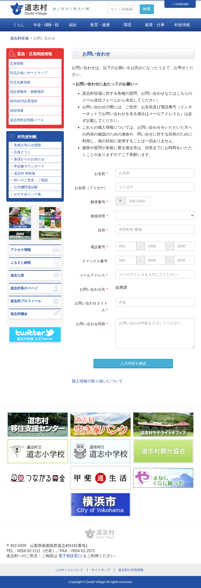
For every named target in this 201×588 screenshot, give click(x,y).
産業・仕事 (155, 24)
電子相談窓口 (70, 555)
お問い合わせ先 (94, 289)
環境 (127, 24)
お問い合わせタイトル (91, 306)
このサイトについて (69, 570)
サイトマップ (100, 570)
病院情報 (17, 110)
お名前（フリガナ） (91, 188)
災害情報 (17, 63)
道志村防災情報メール (27, 120)
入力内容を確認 (133, 363)
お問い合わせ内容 (92, 324)
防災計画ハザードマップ (28, 73)
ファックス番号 (95, 261)
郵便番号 (99, 202)
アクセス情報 (20, 250)
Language (181, 4)
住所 (103, 230)
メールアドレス (94, 275)
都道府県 (99, 216)
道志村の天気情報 (130, 570)
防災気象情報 (20, 82)
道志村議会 (18, 314)
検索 (146, 9)
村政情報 (182, 24)
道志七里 (17, 275)
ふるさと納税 (20, 262)
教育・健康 (100, 24)
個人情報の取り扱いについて (97, 381)
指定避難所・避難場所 (27, 92)
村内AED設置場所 (23, 101)
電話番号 (99, 247)
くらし (19, 24)
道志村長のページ (24, 288)
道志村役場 (19, 38)
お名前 (101, 174)
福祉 (73, 24)
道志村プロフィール (25, 301)
